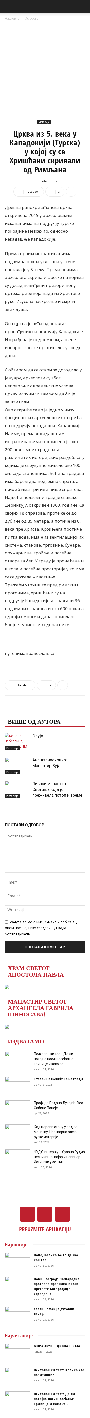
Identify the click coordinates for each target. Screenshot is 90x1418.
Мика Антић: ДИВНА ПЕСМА (57, 1346)
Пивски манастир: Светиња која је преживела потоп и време (57, 789)
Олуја (37, 735)
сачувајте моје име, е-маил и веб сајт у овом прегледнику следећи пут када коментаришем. (41, 928)
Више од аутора (34, 721)
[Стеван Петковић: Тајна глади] (17, 1085)
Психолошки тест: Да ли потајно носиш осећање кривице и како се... (54, 1059)
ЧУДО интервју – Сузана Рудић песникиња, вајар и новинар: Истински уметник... (59, 1157)
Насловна (12, 18)
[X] (45, 1214)
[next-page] (16, 808)
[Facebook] (27, 1214)
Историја (31, 18)
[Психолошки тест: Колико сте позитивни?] (17, 1376)
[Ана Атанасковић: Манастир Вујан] (17, 765)
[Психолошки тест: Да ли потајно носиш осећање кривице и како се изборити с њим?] (17, 1060)
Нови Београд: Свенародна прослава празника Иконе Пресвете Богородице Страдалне (57, 1286)
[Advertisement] (45, 68)
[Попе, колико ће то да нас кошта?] (17, 1261)
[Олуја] (17, 741)
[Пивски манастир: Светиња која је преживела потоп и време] (17, 789)
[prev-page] (8, 808)
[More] (71, 192)
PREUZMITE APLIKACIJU (45, 1229)
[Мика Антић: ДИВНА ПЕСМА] (17, 1352)
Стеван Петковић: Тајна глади (58, 1079)
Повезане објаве (36, 711)
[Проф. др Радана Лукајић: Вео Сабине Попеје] (17, 1109)
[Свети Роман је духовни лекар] (17, 1315)
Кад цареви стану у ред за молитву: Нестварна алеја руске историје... (56, 1132)
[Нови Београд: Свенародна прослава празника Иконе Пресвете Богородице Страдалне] (17, 1285)
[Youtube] (62, 1214)
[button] (8, 6)
